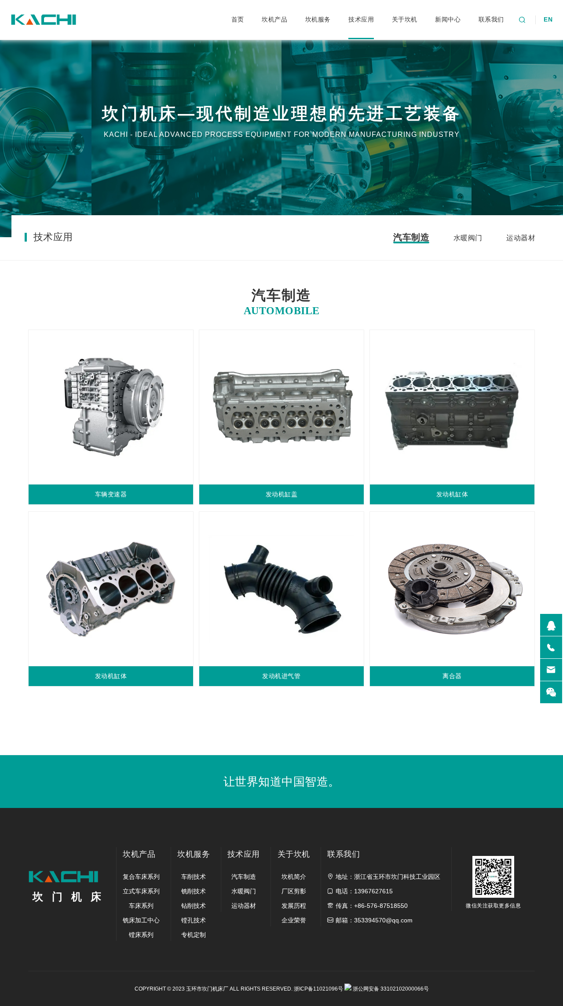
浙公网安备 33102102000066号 (390, 989)
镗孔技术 (193, 920)
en (548, 19)
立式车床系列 (141, 891)
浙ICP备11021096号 (318, 989)
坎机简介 (294, 876)
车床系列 (141, 905)
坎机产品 (274, 19)
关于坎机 (404, 19)
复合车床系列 (141, 876)
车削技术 (193, 876)
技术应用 (361, 19)
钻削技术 (193, 905)
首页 (237, 19)
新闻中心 (448, 19)
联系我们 (491, 19)
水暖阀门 (468, 238)
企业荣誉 (294, 920)
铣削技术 (193, 891)
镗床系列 (141, 934)
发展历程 (294, 905)
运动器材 (520, 238)
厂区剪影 (294, 891)
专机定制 (193, 934)
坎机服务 (318, 19)
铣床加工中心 (141, 920)
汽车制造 (411, 237)
